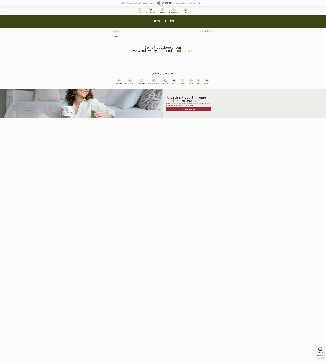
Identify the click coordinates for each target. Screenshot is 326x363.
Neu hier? (121, 3)
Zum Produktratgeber (188, 109)
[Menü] (323, 347)
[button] (129, 3)
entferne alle (184, 50)
